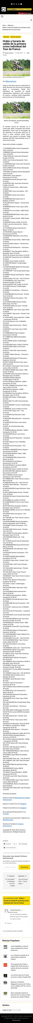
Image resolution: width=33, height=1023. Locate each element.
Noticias (6, 37)
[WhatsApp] (19, 4)
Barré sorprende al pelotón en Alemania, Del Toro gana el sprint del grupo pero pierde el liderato (20, 995)
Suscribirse (24, 867)
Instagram (23, 808)
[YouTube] (21, 4)
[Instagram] (14, 4)
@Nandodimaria (10, 81)
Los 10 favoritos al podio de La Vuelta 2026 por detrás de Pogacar (20, 957)
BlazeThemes (16, 1020)
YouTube (6, 814)
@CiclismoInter (8, 820)
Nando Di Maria (9, 53)
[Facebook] (12, 4)
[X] (16, 4)
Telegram (23, 804)
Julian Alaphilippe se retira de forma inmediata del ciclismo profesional (19, 948)
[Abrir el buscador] (31, 20)
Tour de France (16, 37)
